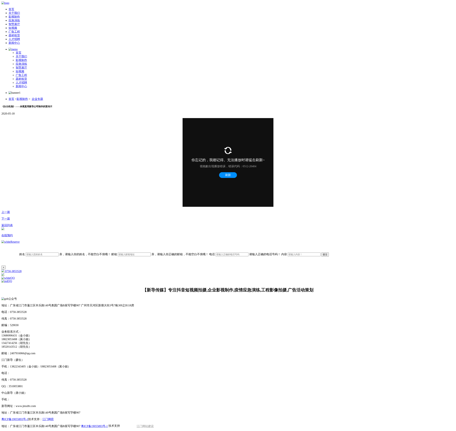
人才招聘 (14, 39)
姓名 (65, 254)
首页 (11, 9)
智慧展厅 (14, 24)
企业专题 (37, 98)
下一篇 (5, 218)
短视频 (13, 27)
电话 (245, 254)
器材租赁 (14, 35)
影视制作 (14, 16)
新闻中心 (14, 42)
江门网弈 (48, 419)
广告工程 (14, 31)
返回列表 (7, 225)
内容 (284, 254)
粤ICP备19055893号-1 (14, 419)
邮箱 (159, 254)
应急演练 (14, 20)
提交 (325, 254)
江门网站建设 (145, 426)
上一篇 (5, 212)
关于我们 (14, 12)
